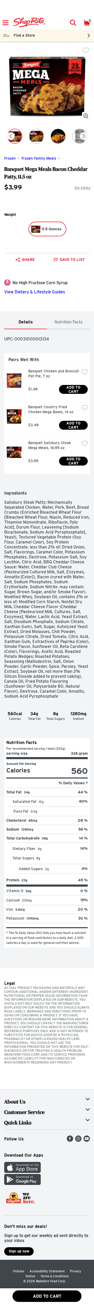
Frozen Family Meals (38, 158)
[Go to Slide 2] (36, 136)
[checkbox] (86, 50)
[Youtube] (87, 1140)
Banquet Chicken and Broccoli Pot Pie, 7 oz (53, 373)
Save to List (72, 260)
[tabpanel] (47, 638)
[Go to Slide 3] (58, 136)
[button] (72, 22)
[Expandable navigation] (5, 23)
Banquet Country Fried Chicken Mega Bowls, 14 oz (50, 409)
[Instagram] (78, 1140)
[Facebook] (70, 1140)
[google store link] (22, 1183)
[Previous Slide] (10, 136)
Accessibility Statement (47, 1271)
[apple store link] (22, 1171)
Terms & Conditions (54, 1276)
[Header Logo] (28, 22)
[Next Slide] (83, 136)
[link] (69, 259)
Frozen (10, 158)
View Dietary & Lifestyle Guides (34, 291)
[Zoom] (86, 116)
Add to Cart (73, 389)
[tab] (25, 322)
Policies (18, 1271)
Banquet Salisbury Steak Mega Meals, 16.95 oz (50, 445)
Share (28, 260)
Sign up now (19, 1251)
